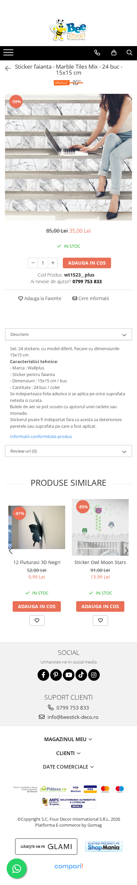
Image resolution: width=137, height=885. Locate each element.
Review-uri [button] (23, 451)
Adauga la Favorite (42, 298)
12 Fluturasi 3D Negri (37, 562)
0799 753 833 (72, 707)
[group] (68, 157)
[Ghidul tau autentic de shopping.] (68, 866)
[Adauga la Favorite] (37, 620)
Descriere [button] (19, 334)
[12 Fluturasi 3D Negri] (36, 527)
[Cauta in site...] (129, 52)
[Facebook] (43, 675)
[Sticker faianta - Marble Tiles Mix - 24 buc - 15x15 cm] (68, 157)
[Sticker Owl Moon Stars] (100, 527)
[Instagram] (94, 675)
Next (126, 164)
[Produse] (9, 54)
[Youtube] (68, 675)
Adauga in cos (87, 263)
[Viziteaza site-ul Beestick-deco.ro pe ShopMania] (103, 846)
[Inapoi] (5, 68)
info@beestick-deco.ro (72, 717)
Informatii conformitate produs (41, 436)
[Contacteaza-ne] (97, 52)
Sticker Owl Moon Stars (100, 562)
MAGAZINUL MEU (66, 739)
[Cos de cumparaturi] (114, 52)
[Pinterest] (56, 675)
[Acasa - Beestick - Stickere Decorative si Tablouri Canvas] (68, 29)
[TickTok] (81, 675)
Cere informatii (93, 298)
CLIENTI (66, 753)
